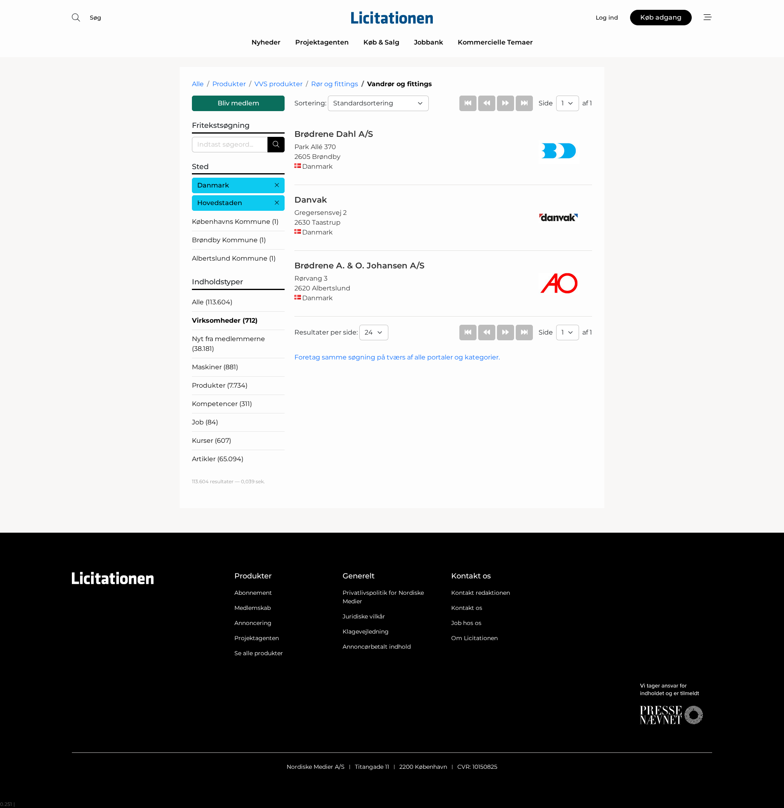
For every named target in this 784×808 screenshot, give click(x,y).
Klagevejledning (366, 631)
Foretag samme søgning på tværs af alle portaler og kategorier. (397, 357)
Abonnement (253, 592)
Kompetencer (222, 404)
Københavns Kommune (235, 221)
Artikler (217, 459)
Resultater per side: (326, 332)
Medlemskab (252, 608)
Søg (95, 17)
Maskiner (215, 367)
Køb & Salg (381, 42)
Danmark (213, 185)
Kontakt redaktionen (480, 592)
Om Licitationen (474, 638)
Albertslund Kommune (234, 258)
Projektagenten (322, 42)
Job (205, 422)
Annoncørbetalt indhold (377, 646)
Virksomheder (225, 320)
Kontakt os (466, 608)
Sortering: (311, 103)
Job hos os (466, 623)
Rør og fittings (334, 84)
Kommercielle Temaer (495, 42)
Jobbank (428, 42)
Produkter (229, 84)
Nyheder (266, 42)
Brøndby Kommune (229, 240)
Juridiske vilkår (364, 616)
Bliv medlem (238, 103)
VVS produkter (278, 84)
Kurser (211, 440)
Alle (198, 84)
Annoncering (253, 623)
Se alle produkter (258, 653)
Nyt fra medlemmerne (228, 344)
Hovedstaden (219, 203)
